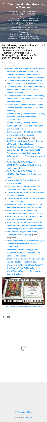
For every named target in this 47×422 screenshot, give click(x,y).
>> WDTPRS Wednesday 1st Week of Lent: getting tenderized (24, 165)
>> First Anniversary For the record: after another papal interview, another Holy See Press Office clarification (25, 225)
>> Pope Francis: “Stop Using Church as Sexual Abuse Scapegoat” (24, 135)
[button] (43, 46)
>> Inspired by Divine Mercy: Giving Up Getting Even (26, 244)
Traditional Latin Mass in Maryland (23, 6)
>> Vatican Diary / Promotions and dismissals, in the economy (25, 108)
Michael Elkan (29, 417)
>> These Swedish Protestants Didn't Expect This (25, 126)
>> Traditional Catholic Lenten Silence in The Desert (23, 253)
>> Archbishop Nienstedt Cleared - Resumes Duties (26, 117)
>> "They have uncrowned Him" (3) (26, 156)
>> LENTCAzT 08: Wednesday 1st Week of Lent (24, 174)
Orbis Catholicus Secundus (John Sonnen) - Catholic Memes (23, 306)
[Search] (43, 5)
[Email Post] (8, 318)
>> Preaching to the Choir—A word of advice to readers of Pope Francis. (25, 98)
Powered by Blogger (25, 412)
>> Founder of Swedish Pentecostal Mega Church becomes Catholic (26, 89)
